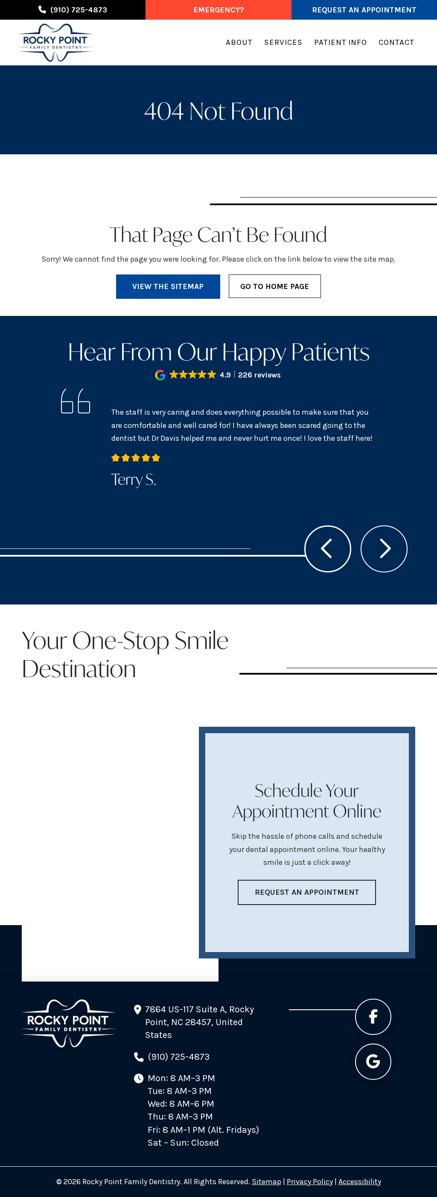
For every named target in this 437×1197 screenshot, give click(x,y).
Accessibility (359, 1181)
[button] (219, 375)
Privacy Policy (310, 1181)
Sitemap (266, 1181)
